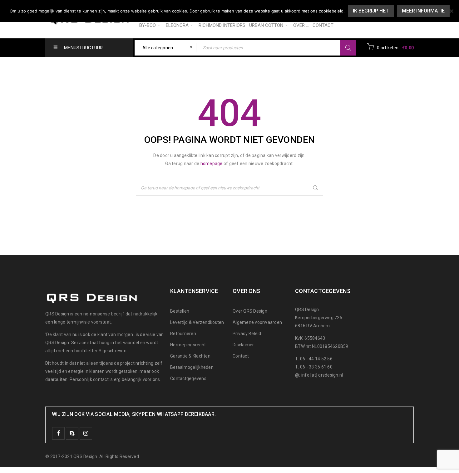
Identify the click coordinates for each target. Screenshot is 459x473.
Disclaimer (243, 344)
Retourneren (183, 333)
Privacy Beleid (247, 333)
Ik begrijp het (371, 11)
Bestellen (179, 311)
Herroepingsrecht (188, 344)
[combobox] (166, 48)
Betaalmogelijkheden (192, 367)
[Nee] (451, 11)
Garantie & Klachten (190, 356)
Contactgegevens (188, 378)
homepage (211, 163)
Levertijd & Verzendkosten (197, 322)
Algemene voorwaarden (257, 322)
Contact (241, 356)
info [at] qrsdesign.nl (322, 375)
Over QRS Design (250, 311)
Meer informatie (423, 11)
